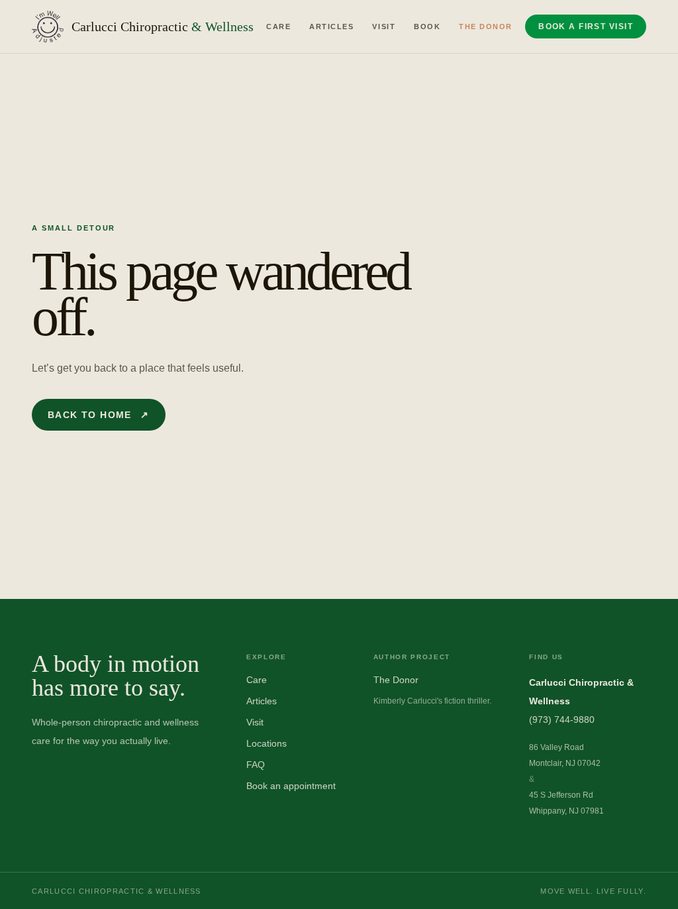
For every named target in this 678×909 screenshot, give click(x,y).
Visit (383, 26)
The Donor (485, 26)
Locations (266, 743)
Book (427, 26)
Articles (331, 26)
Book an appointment (291, 785)
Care (278, 26)
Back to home (99, 414)
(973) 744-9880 (562, 719)
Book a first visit (585, 26)
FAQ (255, 764)
